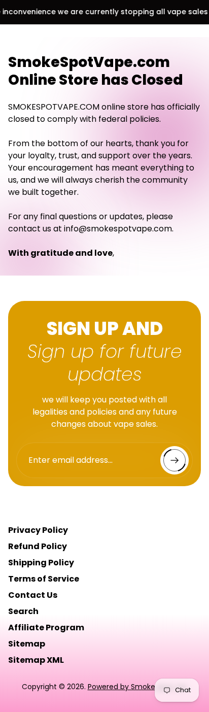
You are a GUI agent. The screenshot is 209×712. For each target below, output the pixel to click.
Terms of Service (43, 579)
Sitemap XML (36, 660)
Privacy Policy (38, 530)
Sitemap (26, 644)
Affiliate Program (46, 627)
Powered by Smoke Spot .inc (138, 687)
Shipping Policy (41, 562)
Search (23, 611)
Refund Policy (37, 546)
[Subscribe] (174, 460)
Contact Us (32, 595)
